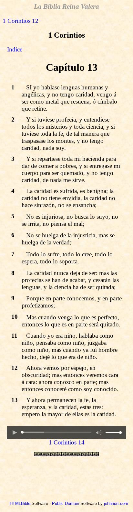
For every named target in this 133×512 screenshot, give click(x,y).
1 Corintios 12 (20, 20)
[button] (14, 432)
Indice (14, 49)
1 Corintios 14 (67, 442)
